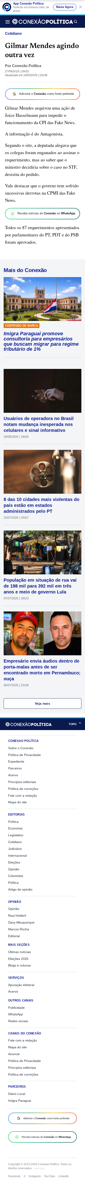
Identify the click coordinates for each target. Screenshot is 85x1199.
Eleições (14, 862)
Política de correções (23, 789)
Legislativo (15, 835)
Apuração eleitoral (21, 985)
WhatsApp (15, 1014)
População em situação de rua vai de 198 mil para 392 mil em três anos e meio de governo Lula (40, 586)
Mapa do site (17, 802)
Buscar (75, 21)
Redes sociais (18, 1021)
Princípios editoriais (22, 782)
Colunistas (15, 876)
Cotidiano (13, 33)
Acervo (13, 775)
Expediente (16, 761)
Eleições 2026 (18, 959)
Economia (15, 828)
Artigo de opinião (20, 889)
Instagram (35, 1176)
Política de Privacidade (24, 755)
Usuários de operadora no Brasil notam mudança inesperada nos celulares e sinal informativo (39, 424)
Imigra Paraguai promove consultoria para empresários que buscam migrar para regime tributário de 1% (41, 341)
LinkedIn (63, 1176)
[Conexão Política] (42, 21)
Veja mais (42, 703)
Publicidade (16, 1007)
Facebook (14, 1176)
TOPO (75, 724)
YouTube (49, 1176)
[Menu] (8, 21)
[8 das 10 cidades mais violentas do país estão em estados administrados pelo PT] (42, 472)
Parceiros (15, 768)
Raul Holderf (17, 915)
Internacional (17, 855)
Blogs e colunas (19, 965)
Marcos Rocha (18, 929)
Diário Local (16, 1094)
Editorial (14, 936)
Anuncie (14, 1054)
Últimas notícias (19, 952)
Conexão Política (26, 66)
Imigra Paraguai (19, 1100)
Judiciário (15, 849)
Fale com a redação (22, 795)
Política (13, 822)
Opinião (13, 869)
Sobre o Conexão (20, 748)
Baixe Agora (64, 7)
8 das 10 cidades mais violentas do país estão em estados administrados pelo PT (41, 505)
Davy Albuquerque (21, 922)
